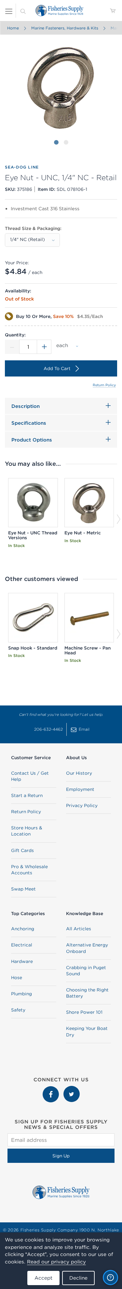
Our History (79, 773)
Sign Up (61, 1156)
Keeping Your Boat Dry (87, 1031)
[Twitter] (71, 1089)
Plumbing (21, 994)
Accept (43, 1278)
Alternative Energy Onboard (87, 948)
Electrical (21, 945)
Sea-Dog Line (22, 167)
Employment (80, 789)
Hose (16, 977)
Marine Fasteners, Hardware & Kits (64, 28)
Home (13, 28)
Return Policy (104, 385)
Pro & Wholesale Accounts (29, 870)
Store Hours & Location (26, 831)
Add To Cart (57, 368)
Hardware (22, 961)
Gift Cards (22, 850)
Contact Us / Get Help (30, 776)
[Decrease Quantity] (12, 347)
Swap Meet (23, 889)
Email (84, 729)
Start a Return (27, 795)
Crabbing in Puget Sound (86, 971)
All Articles (78, 929)
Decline (78, 1278)
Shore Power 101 (84, 1012)
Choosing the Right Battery (87, 993)
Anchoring (22, 929)
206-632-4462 (48, 729)
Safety (18, 1010)
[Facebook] (51, 1089)
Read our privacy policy (56, 1262)
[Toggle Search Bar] (23, 11)
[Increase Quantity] (44, 347)
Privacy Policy (82, 805)
